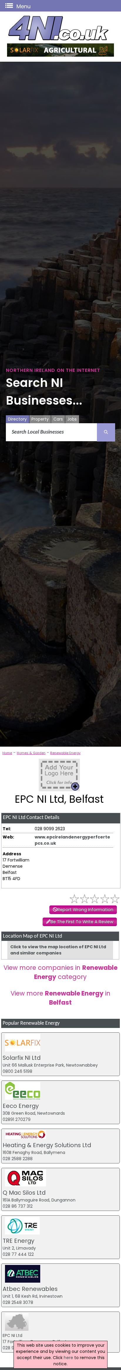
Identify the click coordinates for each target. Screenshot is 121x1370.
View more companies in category (60, 972)
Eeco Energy (21, 1106)
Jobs (72, 419)
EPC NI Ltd (12, 1335)
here (68, 1358)
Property (40, 419)
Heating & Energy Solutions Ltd (47, 1145)
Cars (58, 419)
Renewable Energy (65, 753)
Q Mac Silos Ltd (24, 1192)
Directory (17, 419)
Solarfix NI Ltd (22, 1058)
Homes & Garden (31, 753)
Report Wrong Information (85, 910)
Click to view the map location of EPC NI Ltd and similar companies (58, 950)
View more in (60, 998)
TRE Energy (18, 1241)
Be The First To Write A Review (82, 922)
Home (7, 753)
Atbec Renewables (30, 1289)
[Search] (106, 432)
